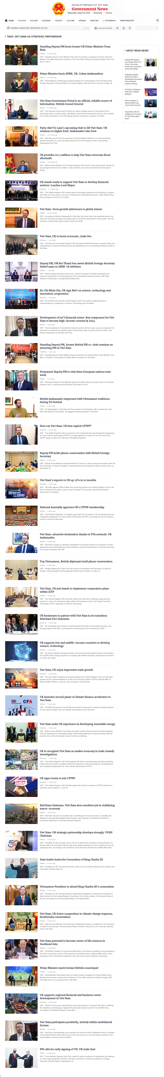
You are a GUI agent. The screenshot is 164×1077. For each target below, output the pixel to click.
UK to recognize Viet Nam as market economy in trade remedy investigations (77, 753)
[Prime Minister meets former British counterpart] (21, 976)
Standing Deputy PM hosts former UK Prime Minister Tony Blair (75, 48)
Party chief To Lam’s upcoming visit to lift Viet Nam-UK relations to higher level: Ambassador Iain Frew (73, 129)
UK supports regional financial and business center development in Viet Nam (70, 997)
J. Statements (109, 21)
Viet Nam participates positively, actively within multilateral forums (76, 1024)
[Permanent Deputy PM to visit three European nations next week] (21, 380)
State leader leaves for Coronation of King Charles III (71, 859)
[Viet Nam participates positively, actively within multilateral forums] (21, 1031)
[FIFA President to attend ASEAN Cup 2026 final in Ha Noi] (151, 103)
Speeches (94, 21)
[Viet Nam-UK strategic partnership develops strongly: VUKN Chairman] (21, 841)
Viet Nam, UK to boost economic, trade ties (65, 236)
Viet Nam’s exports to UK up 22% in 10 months (68, 480)
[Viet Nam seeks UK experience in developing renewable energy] (21, 732)
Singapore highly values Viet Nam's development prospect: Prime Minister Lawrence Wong (133, 79)
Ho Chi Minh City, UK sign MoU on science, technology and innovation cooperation (75, 292)
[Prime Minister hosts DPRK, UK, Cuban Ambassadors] (21, 82)
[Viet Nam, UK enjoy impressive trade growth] (21, 678)
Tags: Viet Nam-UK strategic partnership (34, 36)
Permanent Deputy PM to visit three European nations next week (75, 373)
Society (58, 21)
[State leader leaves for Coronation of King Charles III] (21, 868)
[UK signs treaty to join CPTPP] (21, 787)
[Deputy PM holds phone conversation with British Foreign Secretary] (21, 461)
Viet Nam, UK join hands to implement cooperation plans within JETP (74, 590)
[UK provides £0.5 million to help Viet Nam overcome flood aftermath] (21, 163)
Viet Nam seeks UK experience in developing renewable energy (77, 724)
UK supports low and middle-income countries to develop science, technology (75, 644)
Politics (22, 21)
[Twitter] (130, 28)
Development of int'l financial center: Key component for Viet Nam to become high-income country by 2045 (77, 319)
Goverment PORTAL (105, 28)
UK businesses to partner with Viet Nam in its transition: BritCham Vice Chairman (74, 617)
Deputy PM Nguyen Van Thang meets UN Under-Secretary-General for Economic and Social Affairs (133, 64)
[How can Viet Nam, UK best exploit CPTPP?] (21, 434)
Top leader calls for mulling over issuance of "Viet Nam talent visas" (133, 115)
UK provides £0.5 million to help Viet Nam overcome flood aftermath (75, 156)
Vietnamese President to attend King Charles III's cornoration (77, 886)
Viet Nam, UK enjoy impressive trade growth (66, 669)
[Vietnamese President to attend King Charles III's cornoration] (21, 895)
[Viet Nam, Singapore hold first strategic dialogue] (151, 92)
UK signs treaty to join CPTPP (57, 778)
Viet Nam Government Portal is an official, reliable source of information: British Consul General (76, 102)
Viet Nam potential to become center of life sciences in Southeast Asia (72, 942)
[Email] (117, 28)
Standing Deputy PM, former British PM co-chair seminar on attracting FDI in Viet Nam (76, 346)
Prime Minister (127, 21)
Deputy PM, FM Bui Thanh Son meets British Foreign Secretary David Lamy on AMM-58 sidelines (77, 265)
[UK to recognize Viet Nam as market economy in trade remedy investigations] (21, 760)
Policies (34, 21)
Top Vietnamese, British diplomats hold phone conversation (76, 561)
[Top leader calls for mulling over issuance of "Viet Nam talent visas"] (151, 114)
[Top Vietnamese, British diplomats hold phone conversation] (21, 570)
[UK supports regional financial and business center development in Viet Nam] (21, 1003)
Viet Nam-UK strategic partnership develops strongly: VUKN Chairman (76, 834)
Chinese (109, 13)
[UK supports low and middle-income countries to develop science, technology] (21, 651)
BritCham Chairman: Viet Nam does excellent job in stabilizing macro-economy (77, 807)
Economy (46, 21)
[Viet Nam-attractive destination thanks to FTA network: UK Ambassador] (21, 543)
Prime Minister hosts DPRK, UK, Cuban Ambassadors (71, 73)
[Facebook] (124, 28)
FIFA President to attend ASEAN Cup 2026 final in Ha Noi (132, 103)
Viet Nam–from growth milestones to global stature (71, 209)
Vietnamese (97, 13)
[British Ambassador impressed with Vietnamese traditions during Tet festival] (21, 407)
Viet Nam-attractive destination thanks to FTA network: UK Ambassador (76, 536)
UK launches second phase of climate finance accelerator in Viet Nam (75, 698)
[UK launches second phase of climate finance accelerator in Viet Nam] (21, 705)
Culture (70, 21)
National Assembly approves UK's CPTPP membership (72, 507)
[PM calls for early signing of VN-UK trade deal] (21, 1058)
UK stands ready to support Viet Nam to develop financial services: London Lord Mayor (74, 184)
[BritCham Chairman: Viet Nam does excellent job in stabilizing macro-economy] (21, 814)
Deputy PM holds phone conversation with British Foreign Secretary (75, 455)
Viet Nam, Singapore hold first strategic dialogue (132, 91)
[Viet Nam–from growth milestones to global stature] (21, 218)
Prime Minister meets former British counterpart (69, 967)
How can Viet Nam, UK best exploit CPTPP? (65, 425)
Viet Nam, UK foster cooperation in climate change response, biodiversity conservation (76, 915)
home (11, 21)
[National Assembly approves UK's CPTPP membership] (21, 516)
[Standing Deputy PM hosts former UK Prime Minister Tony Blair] (21, 55)
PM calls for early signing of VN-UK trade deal (67, 1049)
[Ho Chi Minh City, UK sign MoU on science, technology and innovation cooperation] (21, 299)
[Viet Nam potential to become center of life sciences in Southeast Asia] (21, 949)
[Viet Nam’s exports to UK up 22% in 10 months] (21, 489)
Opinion (82, 21)
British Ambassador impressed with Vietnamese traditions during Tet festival (75, 400)
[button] (84, 28)
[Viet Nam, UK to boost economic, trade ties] (21, 245)
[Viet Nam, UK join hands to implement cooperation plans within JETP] (21, 597)
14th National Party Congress (23, 28)
